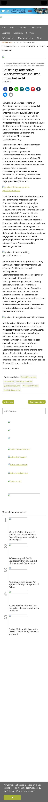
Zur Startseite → (37, 402)
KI (17, 43)
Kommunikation (25, 38)
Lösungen (18, 33)
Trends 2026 (7, 43)
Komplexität (9, 381)
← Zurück (8, 402)
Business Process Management (32, 63)
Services (30, 33)
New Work (6, 51)
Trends (22, 27)
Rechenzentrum (28, 47)
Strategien (37, 27)
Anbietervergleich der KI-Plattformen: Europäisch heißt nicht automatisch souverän (23, 561)
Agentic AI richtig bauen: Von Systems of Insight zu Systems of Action (24, 584)
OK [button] (12, 798)
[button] (5, 89)
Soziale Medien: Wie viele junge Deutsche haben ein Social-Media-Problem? (24, 608)
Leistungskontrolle (24, 381)
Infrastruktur (8, 38)
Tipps (39, 38)
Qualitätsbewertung (12, 390)
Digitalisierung (9, 47)
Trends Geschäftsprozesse (15, 65)
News (12, 27)
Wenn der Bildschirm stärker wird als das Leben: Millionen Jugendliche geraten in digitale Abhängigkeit (23, 536)
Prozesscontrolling (30, 386)
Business (6, 33)
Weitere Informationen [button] (25, 791)
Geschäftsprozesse (36, 65)
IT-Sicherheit (29, 43)
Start (4, 27)
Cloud (42, 47)
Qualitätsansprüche (12, 386)
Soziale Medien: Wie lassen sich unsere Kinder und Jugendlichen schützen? (24, 631)
